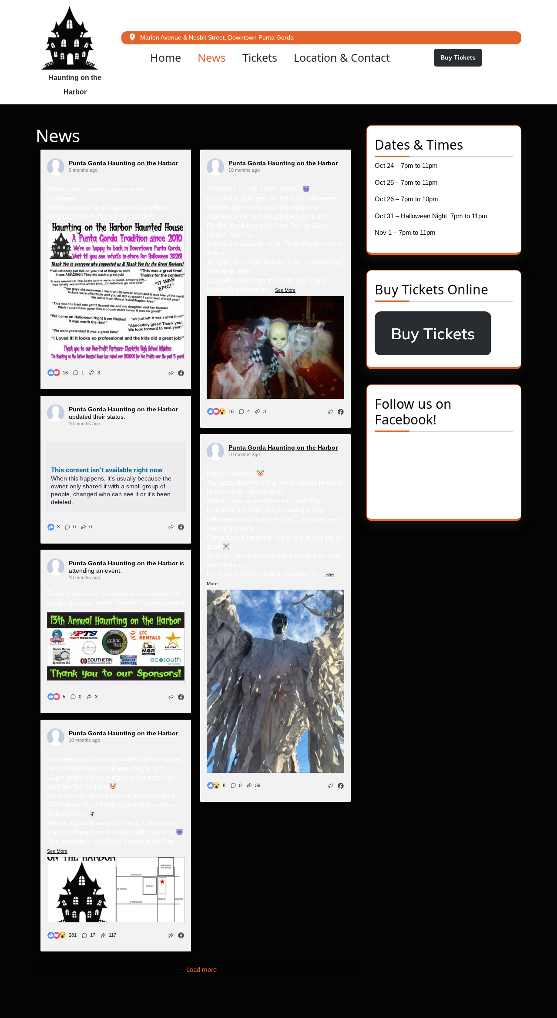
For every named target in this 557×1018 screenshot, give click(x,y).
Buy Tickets (461, 60)
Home (165, 57)
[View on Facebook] (181, 372)
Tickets (259, 57)
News (212, 57)
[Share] (171, 372)
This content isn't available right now (107, 470)
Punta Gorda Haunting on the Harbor (123, 163)
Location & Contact (342, 57)
